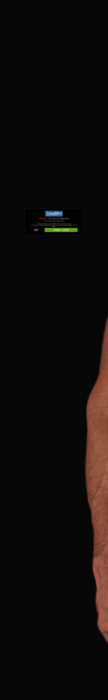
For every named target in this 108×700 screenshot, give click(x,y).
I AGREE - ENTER (61, 230)
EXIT (36, 230)
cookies (53, 226)
